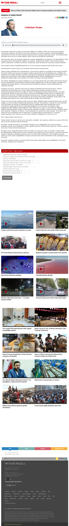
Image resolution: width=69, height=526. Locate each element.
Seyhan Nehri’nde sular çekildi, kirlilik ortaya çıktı (51, 230)
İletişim (32, 498)
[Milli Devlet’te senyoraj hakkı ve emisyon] (51, 378)
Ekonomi (20, 491)
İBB (49, 496)
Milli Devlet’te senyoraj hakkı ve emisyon (47, 380)
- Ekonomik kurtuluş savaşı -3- (12, 173)
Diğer (44, 496)
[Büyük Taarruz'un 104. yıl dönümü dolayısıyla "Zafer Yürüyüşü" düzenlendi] (51, 326)
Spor (49, 491)
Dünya (32, 491)
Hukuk (28, 496)
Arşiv (37, 498)
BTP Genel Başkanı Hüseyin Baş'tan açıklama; (15, 253)
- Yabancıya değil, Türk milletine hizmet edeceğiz (18, 156)
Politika (26, 491)
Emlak (39, 496)
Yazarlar (21, 498)
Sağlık (37, 491)
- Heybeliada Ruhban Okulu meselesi (14, 154)
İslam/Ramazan (42, 494)
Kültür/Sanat (8, 494)
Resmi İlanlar (13, 498)
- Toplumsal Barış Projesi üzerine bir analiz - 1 (17, 163)
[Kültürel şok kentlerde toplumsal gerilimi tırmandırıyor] (19, 403)
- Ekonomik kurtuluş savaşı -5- (12, 171)
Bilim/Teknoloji (8, 496)
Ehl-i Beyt (43, 491)
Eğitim (34, 496)
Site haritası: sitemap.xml (10, 503)
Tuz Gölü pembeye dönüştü (44, 275)
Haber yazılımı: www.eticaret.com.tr (13, 524)
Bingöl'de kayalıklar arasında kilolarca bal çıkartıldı (51, 253)
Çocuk (34, 494)
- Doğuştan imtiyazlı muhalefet (12, 165)
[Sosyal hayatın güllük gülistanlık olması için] (51, 403)
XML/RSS (7, 501)
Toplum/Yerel (16, 494)
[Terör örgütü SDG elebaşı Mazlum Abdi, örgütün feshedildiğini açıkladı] (19, 326)
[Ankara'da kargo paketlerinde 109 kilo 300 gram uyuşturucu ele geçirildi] (19, 352)
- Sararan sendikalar (9, 159)
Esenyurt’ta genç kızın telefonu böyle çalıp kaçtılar (51, 298)
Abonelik (49, 498)
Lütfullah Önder (33, 27)
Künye (26, 498)
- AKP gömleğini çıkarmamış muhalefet (15, 167)
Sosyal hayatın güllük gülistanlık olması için (48, 405)
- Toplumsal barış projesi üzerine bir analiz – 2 (17, 161)
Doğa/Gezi (22, 496)
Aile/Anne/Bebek (26, 494)
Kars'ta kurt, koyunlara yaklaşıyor (11, 275)
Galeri (15, 496)
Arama (42, 498)
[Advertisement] (34, 193)
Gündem (14, 491)
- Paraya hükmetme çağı (10, 169)
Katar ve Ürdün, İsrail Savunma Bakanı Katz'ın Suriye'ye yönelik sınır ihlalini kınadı (38, 10)
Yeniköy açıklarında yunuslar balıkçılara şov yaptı (16, 230)
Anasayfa (7, 491)
